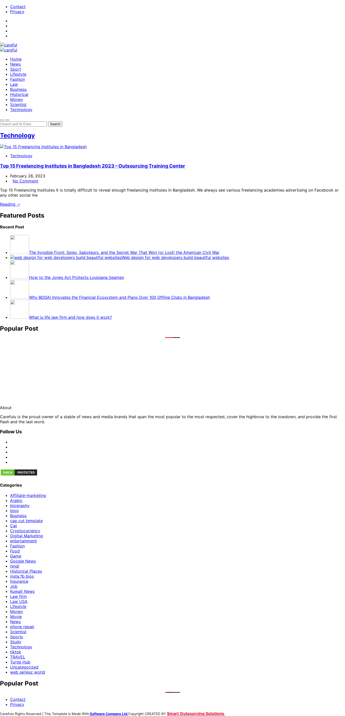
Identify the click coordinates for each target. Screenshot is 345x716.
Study (15, 641)
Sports (16, 636)
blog (14, 510)
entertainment (23, 540)
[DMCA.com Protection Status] (19, 474)
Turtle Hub (20, 662)
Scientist (18, 104)
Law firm (18, 596)
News (15, 64)
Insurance (19, 581)
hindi (14, 566)
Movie (16, 616)
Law (14, 84)
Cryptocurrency (25, 530)
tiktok (15, 651)
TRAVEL (17, 656)
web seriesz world (27, 672)
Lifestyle (18, 74)
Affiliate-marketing (28, 495)
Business (18, 89)
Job (13, 586)
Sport (15, 69)
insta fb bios (22, 576)
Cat (13, 525)
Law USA (19, 601)
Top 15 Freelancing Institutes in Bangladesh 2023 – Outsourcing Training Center (92, 166)
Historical (19, 94)
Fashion (17, 79)
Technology (21, 109)
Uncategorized (24, 667)
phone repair (22, 626)
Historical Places (26, 571)
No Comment (25, 180)
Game (15, 556)
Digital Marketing (26, 535)
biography (20, 505)
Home (15, 59)
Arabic (16, 500)
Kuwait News (22, 591)
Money (16, 99)
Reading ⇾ (10, 204)
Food (15, 550)
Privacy (17, 11)
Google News (23, 561)
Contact (18, 6)
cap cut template (26, 520)
